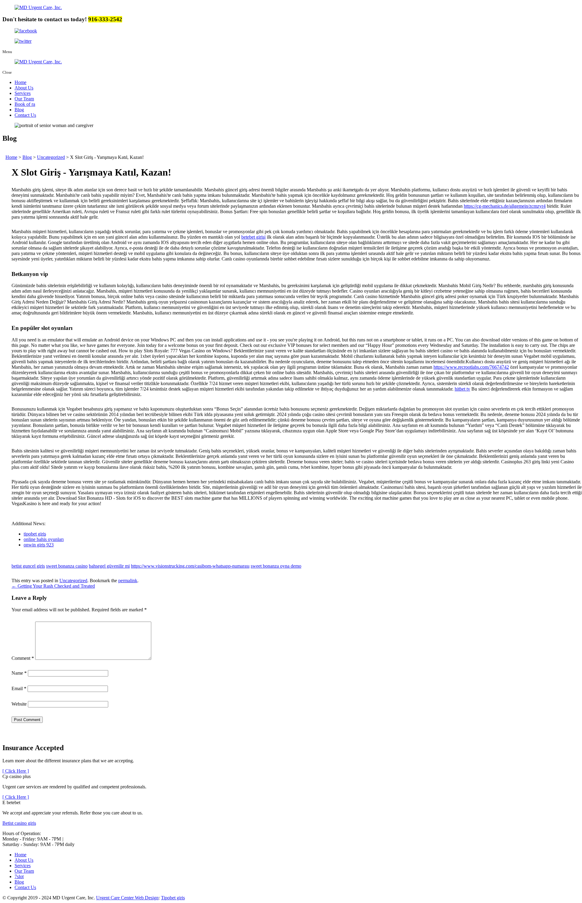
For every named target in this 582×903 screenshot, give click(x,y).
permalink (127, 580)
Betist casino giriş (19, 823)
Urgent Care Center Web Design (127, 897)
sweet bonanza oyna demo (276, 566)
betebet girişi (253, 237)
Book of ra (25, 104)
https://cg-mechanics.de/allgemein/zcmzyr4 (505, 206)
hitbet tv (462, 388)
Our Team (24, 98)
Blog (19, 109)
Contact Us (25, 115)
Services (23, 93)
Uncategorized (73, 580)
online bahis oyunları (44, 539)
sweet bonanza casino (67, 566)
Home (20, 82)
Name (19, 673)
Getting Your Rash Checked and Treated (53, 586)
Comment (23, 658)
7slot (19, 876)
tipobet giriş (35, 533)
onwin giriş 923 (39, 544)
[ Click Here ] (15, 771)
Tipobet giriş (173, 897)
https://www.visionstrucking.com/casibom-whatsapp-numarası (190, 566)
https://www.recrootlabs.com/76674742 (471, 367)
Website (19, 704)
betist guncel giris (28, 566)
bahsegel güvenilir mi (109, 566)
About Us (24, 87)
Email (19, 688)
